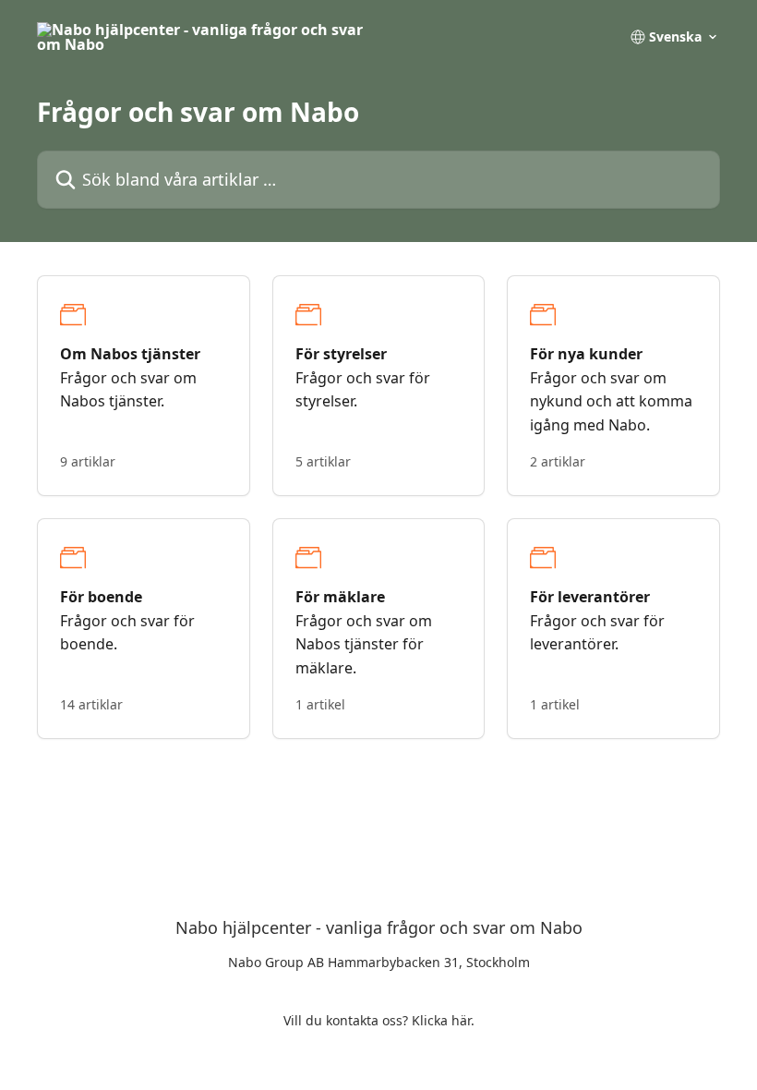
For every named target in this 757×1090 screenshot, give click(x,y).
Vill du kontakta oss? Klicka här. (379, 1020)
